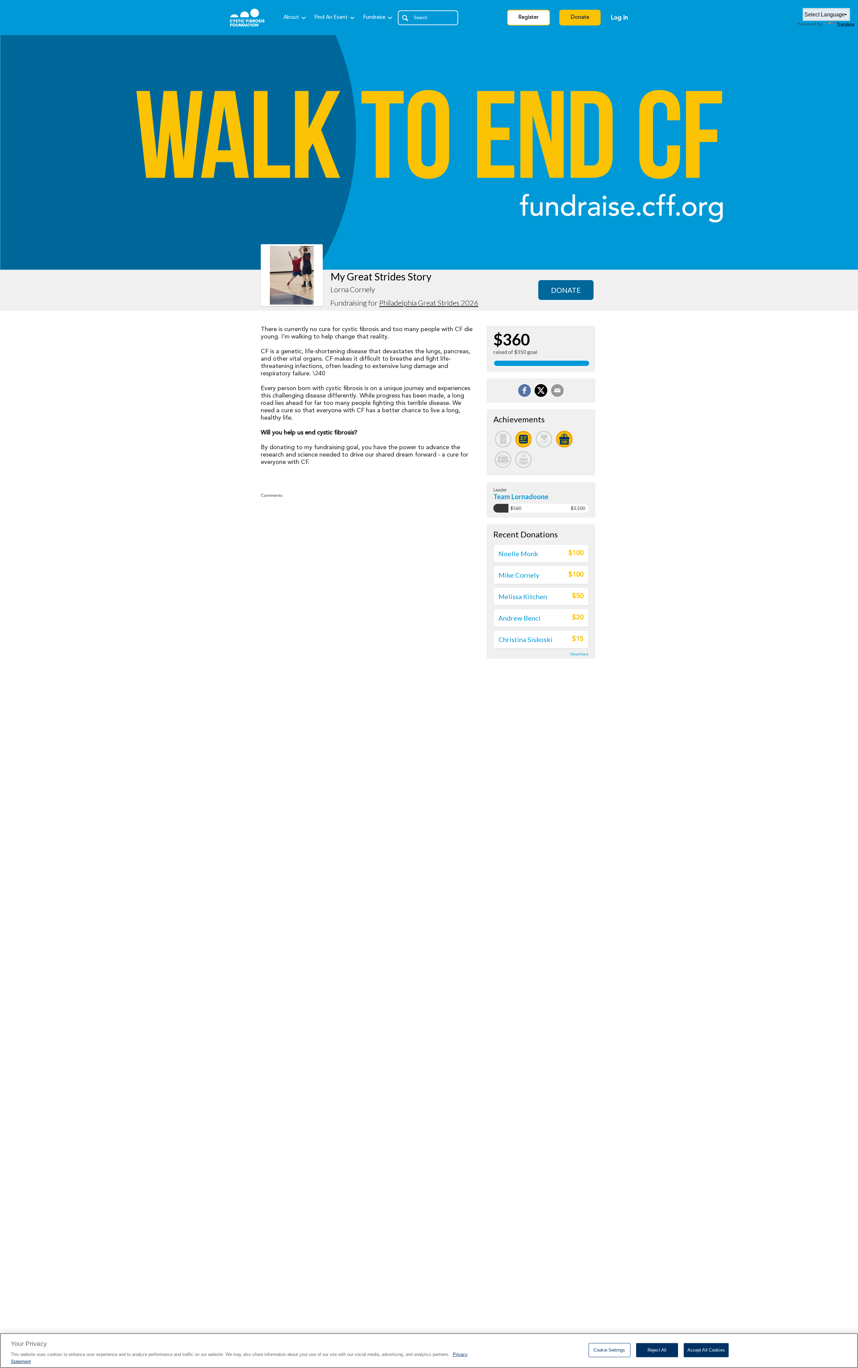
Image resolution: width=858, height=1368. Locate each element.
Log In (619, 18)
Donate (580, 17)
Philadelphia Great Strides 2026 (428, 302)
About (291, 17)
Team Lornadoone (520, 496)
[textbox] (428, 17)
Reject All (657, 1350)
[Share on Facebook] (524, 390)
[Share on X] (541, 390)
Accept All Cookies (706, 1350)
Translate (846, 24)
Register (528, 17)
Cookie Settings (609, 1350)
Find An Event (331, 17)
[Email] (557, 390)
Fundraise (374, 17)
